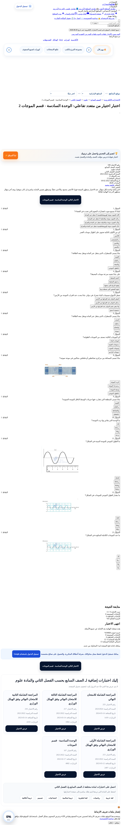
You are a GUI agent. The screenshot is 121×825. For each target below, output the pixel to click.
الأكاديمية (74, 40)
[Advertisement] (60, 72)
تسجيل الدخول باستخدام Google (26, 654)
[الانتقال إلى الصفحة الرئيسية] (114, 4)
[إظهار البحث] (119, 20)
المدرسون (116, 34)
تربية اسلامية (68, 798)
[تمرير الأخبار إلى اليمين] (88, 49)
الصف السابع (95, 100)
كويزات (67, 40)
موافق (117, 823)
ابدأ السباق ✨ (10, 155)
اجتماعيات (53, 798)
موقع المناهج (114, 93)
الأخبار (109, 34)
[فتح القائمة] (119, 10)
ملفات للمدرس (90, 34)
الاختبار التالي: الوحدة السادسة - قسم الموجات (60, 200)
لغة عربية (109, 798)
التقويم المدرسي (77, 34)
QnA (61, 40)
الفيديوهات (47, 40)
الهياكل (55, 40)
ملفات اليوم (101, 34)
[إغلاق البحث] (91, 23)
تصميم (40, 798)
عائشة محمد (110, 185)
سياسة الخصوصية (107, 819)
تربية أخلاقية (27, 798)
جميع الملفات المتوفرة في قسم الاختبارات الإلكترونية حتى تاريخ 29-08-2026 (94, 30)
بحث (95, 23)
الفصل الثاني (76, 100)
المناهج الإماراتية (113, 25)
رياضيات (96, 798)
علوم (85, 100)
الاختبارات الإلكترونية (112, 100)
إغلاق (111, 823)
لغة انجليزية (82, 798)
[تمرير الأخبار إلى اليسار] (8, 49)
